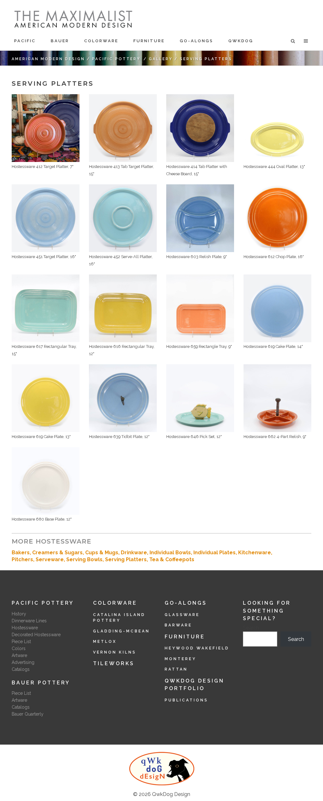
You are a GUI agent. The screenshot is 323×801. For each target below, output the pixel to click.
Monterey (180, 659)
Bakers (21, 553)
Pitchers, (24, 559)
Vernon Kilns (114, 652)
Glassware (182, 615)
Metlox (105, 641)
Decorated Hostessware (36, 634)
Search (251, 628)
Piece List (21, 641)
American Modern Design (48, 59)
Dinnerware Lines (29, 620)
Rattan (176, 669)
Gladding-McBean (121, 631)
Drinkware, (135, 553)
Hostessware (25, 627)
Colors (19, 648)
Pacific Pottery (116, 59)
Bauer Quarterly (28, 714)
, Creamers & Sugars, (57, 553)
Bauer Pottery (41, 683)
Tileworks (113, 663)
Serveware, (51, 559)
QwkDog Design (171, 794)
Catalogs (21, 669)
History (19, 613)
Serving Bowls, (85, 559)
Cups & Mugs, (103, 553)
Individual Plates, (215, 553)
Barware (178, 625)
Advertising (23, 662)
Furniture (185, 637)
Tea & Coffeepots (171, 559)
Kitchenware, (255, 553)
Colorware (115, 603)
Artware (19, 655)
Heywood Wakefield (197, 648)
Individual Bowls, (171, 553)
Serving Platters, (127, 559)
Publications (186, 700)
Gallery (161, 59)
